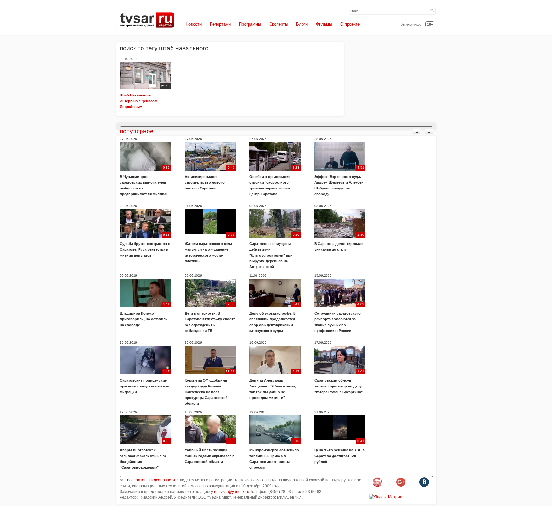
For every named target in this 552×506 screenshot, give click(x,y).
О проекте (350, 24)
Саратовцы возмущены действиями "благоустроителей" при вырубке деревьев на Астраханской (271, 255)
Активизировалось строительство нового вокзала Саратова (205, 182)
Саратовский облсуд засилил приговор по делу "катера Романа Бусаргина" (338, 386)
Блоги (302, 24)
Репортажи (220, 24)
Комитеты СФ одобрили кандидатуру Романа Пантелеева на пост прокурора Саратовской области (206, 392)
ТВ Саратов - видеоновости (150, 480)
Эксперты (278, 24)
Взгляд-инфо (411, 24)
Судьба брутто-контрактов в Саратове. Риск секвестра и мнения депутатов (145, 249)
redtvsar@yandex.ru (231, 491)
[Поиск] (432, 10)
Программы (250, 24)
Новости (194, 24)
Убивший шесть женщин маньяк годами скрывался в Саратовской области (209, 456)
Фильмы (324, 24)
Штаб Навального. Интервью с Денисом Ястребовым (138, 101)
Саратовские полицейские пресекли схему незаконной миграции (144, 386)
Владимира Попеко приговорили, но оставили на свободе (144, 319)
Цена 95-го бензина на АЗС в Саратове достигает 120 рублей (339, 456)
